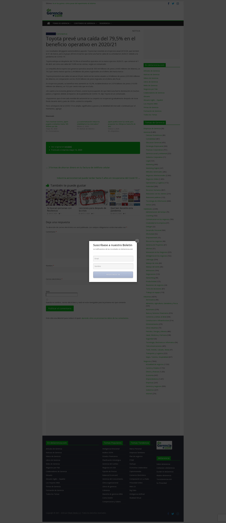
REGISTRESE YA (113, 274)
